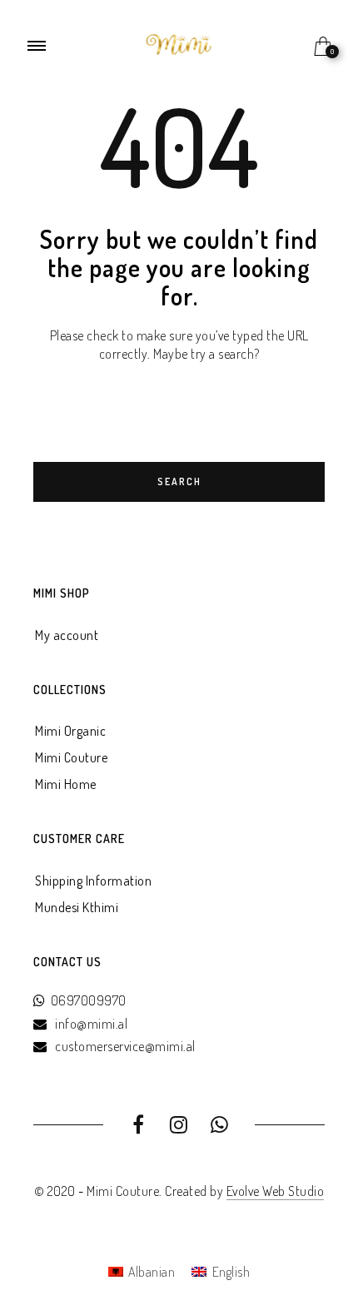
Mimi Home (66, 784)
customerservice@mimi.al (125, 1046)
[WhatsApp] (219, 1127)
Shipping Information (93, 880)
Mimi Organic (70, 730)
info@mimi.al (91, 1023)
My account (66, 635)
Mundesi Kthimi (76, 907)
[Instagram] (179, 1127)
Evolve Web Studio (275, 1191)
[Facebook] (138, 1127)
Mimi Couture (71, 757)
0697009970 (89, 1000)
